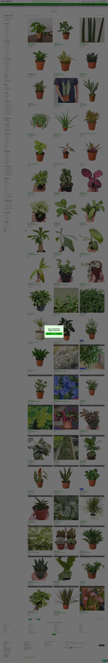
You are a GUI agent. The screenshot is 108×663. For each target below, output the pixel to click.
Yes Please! (54, 333)
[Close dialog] (62, 326)
